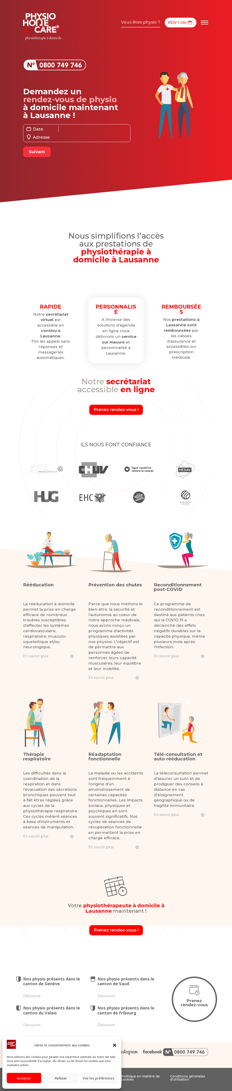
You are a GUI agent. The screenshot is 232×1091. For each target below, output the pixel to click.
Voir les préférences (98, 1078)
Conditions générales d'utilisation (187, 1077)
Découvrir (32, 996)
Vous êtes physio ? (140, 22)
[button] (114, 1045)
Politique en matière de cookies (140, 1077)
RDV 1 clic (177, 22)
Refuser (61, 1078)
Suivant (37, 151)
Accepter (24, 1078)
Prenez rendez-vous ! (116, 409)
